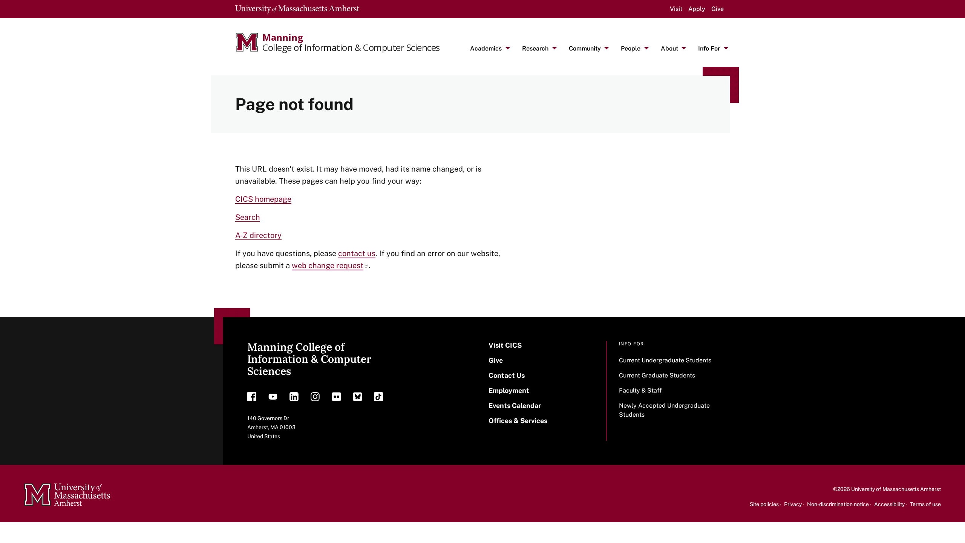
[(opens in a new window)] (251, 398)
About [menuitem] (669, 48)
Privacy (793, 504)
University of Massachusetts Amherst (896, 489)
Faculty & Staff (640, 390)
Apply (696, 8)
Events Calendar (515, 406)
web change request (327, 265)
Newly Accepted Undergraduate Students (664, 410)
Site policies (764, 504)
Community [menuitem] (585, 48)
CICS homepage (263, 199)
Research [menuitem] (535, 48)
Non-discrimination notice (838, 504)
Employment (509, 390)
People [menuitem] (630, 48)
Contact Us (507, 375)
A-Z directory (258, 235)
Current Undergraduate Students (665, 360)
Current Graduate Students (657, 375)
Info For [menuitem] (709, 48)
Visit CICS (505, 345)
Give (717, 8)
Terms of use (925, 504)
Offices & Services (518, 421)
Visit (676, 8)
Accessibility (889, 504)
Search (247, 217)
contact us (356, 253)
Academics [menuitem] (486, 48)
